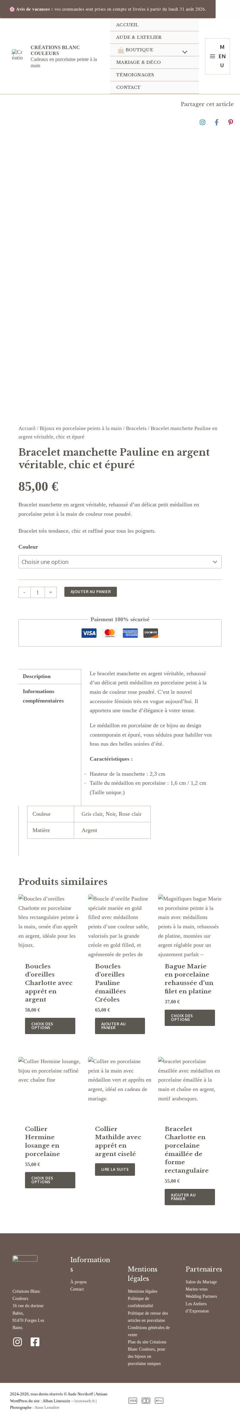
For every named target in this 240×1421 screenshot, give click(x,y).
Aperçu (50, 951)
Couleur (28, 547)
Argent (89, 830)
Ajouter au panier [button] (113, 1026)
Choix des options (42, 1026)
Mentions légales (142, 1291)
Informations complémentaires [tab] (43, 696)
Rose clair (130, 814)
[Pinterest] (231, 122)
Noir (111, 814)
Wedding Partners (201, 1296)
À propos (78, 1282)
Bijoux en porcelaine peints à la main (81, 428)
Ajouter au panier (91, 591)
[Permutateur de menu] (183, 52)
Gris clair (92, 814)
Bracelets (136, 428)
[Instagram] (202, 122)
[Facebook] (216, 122)
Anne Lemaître (46, 1407)
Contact (77, 1289)
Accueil (27, 428)
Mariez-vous (197, 1289)
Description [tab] (37, 676)
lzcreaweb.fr (84, 1400)
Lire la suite (115, 1169)
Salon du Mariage (201, 1282)
